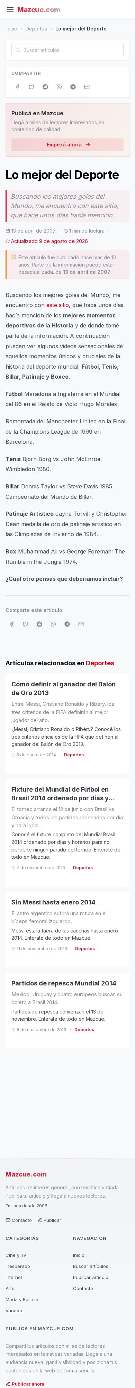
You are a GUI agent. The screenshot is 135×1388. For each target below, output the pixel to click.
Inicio (11, 28)
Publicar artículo (90, 1277)
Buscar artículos (90, 1266)
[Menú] (10, 10)
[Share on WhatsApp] (59, 87)
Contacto (22, 1220)
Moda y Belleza (22, 1299)
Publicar (52, 1220)
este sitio (57, 304)
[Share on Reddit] (45, 87)
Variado (14, 1310)
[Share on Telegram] (73, 87)
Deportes (36, 28)
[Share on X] (31, 87)
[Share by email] (87, 87)
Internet (14, 1277)
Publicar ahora (28, 1384)
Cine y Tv (16, 1255)
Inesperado (18, 1266)
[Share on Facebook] (17, 87)
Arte (10, 1288)
